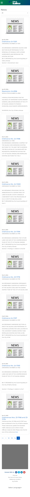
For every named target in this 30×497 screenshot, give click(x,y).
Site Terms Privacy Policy (15, 477)
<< (3, 438)
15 (18, 438)
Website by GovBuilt (15, 479)
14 (15, 438)
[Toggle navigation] (2, 3)
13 (12, 438)
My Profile (15, 481)
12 (8, 438)
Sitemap (15, 475)
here (16, 432)
